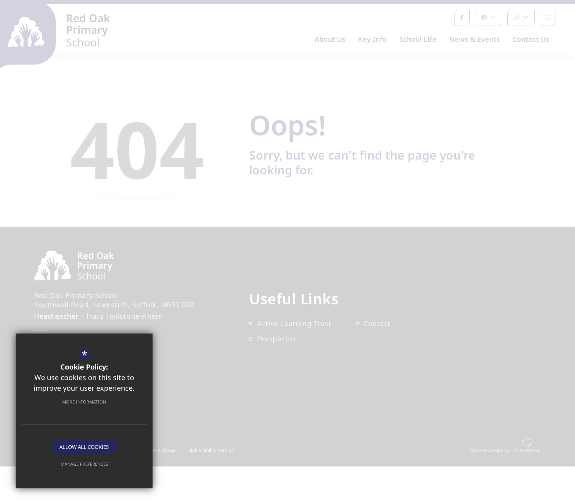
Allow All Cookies (84, 446)
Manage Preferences (84, 464)
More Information (84, 402)
